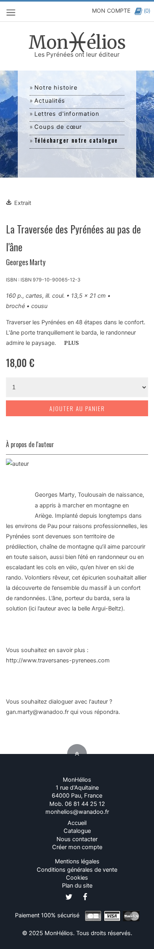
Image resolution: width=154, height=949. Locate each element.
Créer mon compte (77, 847)
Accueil (77, 823)
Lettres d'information (66, 113)
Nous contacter (77, 839)
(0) (147, 10)
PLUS (71, 343)
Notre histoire (55, 87)
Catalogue (77, 830)
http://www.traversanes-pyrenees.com (58, 660)
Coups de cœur (58, 126)
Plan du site (77, 885)
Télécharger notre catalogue (76, 140)
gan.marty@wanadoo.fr (37, 712)
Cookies (77, 877)
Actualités (49, 100)
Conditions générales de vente (77, 869)
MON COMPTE (111, 10)
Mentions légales (77, 861)
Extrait (22, 203)
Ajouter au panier (77, 408)
